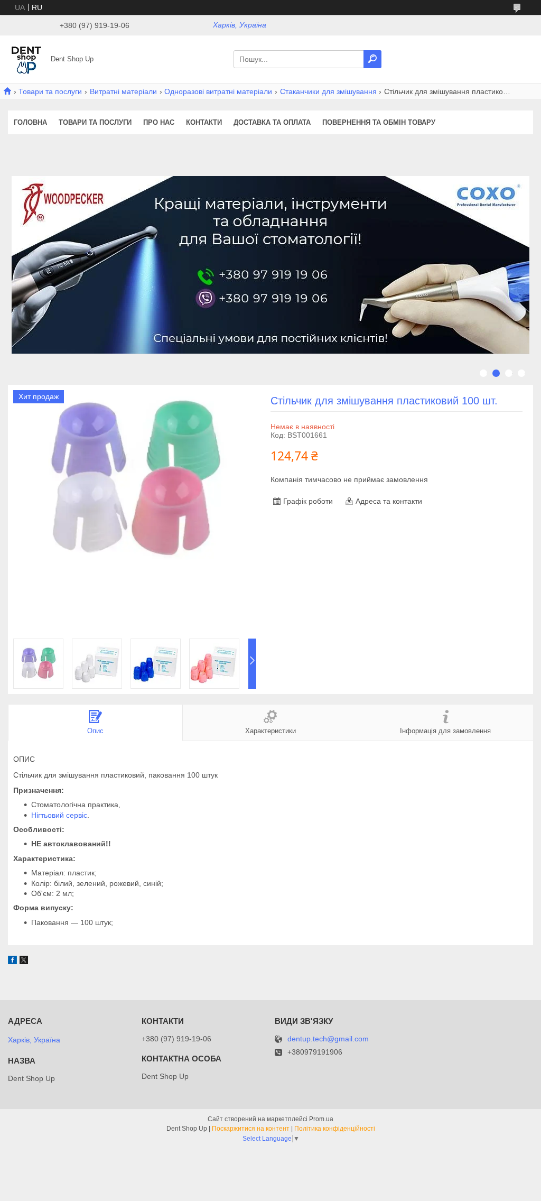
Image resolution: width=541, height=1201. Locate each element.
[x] (24, 961)
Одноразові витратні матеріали (218, 91)
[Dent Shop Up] (26, 58)
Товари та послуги (50, 91)
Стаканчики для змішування (328, 91)
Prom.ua (321, 1119)
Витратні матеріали (123, 91)
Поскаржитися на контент (251, 1128)
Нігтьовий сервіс (59, 815)
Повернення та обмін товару (378, 122)
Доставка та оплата (272, 122)
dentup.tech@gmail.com (328, 1039)
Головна (30, 122)
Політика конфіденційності (334, 1128)
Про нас (158, 122)
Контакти (204, 122)
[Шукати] (372, 59)
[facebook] (12, 961)
